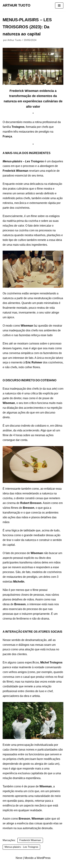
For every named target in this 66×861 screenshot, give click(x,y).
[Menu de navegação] (59, 5)
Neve (19, 857)
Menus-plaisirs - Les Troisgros (21, 847)
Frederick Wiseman (30, 840)
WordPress (44, 857)
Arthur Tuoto (14, 40)
